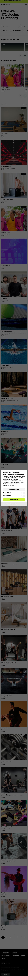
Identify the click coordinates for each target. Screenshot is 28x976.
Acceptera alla (14, 499)
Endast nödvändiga (14, 489)
